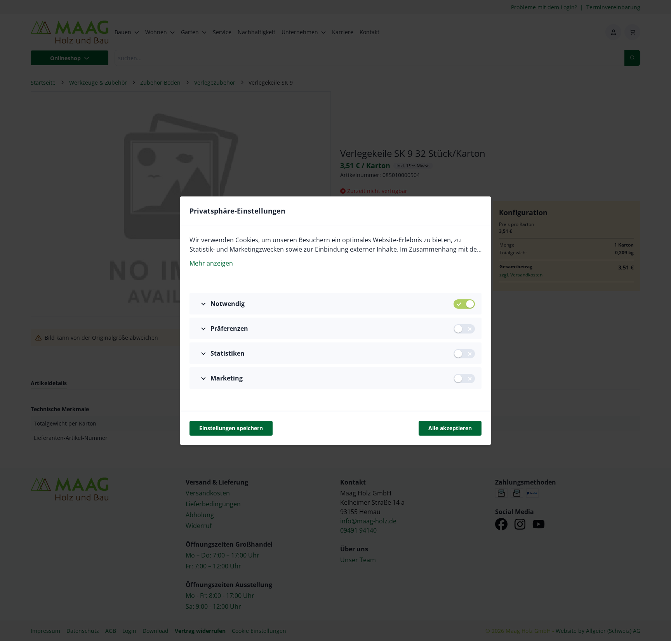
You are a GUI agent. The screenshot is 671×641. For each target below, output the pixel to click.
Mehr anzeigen (211, 263)
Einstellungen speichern (231, 428)
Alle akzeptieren (450, 428)
